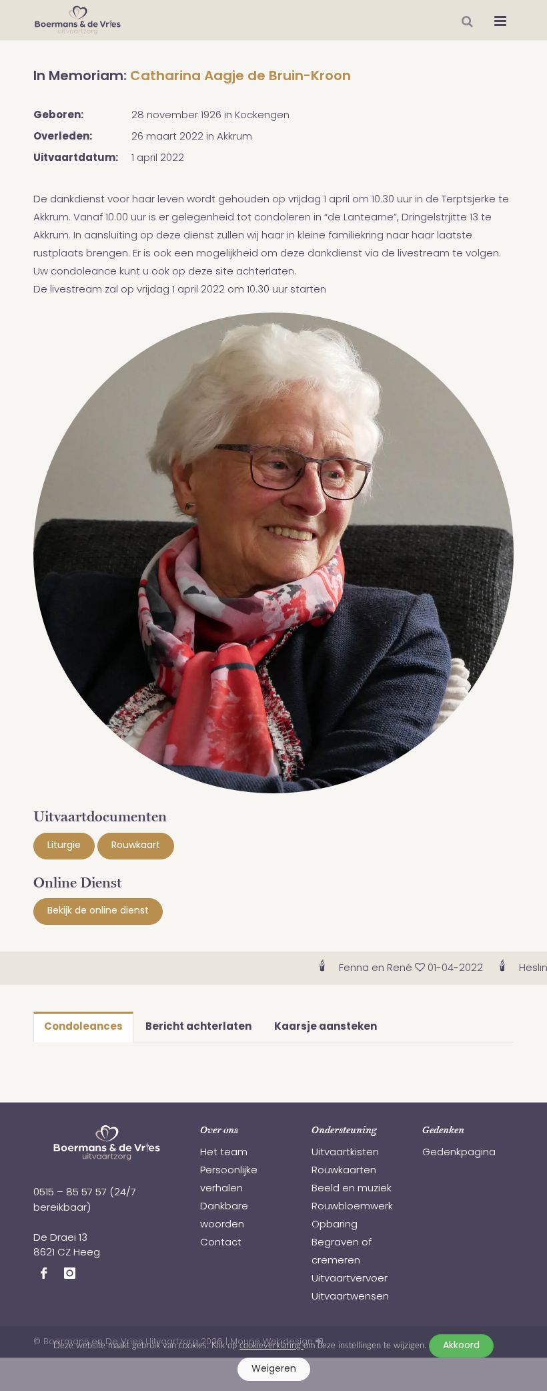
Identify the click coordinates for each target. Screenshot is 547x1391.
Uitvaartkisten (345, 1153)
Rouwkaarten (344, 1171)
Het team (223, 1153)
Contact (220, 1243)
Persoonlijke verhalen (228, 1180)
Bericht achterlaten (198, 1027)
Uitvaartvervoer (350, 1279)
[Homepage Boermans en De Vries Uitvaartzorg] (77, 20)
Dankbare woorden (224, 1216)
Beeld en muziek (352, 1189)
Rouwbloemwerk (352, 1207)
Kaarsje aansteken (325, 1027)
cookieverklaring (271, 1346)
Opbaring (335, 1225)
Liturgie (64, 846)
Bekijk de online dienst (98, 911)
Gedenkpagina (459, 1153)
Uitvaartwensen (350, 1297)
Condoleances (83, 1027)
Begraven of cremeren (342, 1252)
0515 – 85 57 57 (70, 1193)
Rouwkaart (135, 846)
